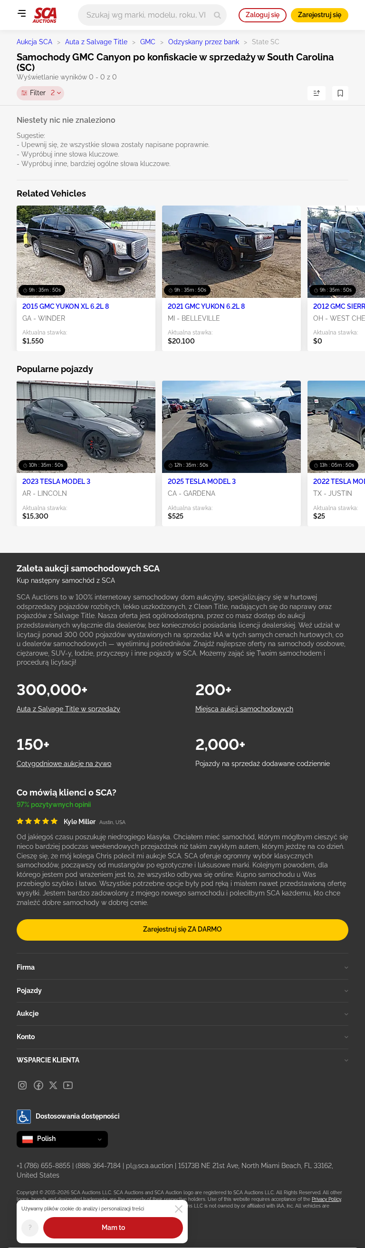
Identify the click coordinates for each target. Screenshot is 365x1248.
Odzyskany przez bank (203, 42)
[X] (53, 1085)
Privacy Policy (326, 1199)
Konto (26, 1037)
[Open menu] (21, 13)
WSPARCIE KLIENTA (48, 1060)
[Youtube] (68, 1085)
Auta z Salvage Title (96, 42)
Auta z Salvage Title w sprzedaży (68, 709)
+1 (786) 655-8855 (43, 1165)
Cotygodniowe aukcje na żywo (64, 763)
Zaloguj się (262, 15)
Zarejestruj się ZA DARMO (182, 929)
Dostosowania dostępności (78, 1116)
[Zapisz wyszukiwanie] (340, 93)
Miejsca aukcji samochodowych (244, 709)
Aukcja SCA (34, 42)
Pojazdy (29, 990)
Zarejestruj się (319, 15)
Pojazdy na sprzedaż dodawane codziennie (262, 763)
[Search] (217, 15)
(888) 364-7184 (98, 1165)
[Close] (178, 1209)
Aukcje (27, 1013)
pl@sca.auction (149, 1165)
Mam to (113, 1227)
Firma (26, 967)
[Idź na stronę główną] (44, 15)
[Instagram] (22, 1085)
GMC (147, 42)
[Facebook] (38, 1085)
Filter (42, 93)
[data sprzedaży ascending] (316, 93)
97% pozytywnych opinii (54, 804)
